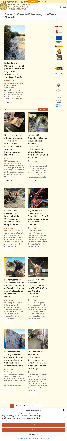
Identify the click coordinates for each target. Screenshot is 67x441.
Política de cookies (22, 438)
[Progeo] (59, 102)
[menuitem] (27, 1)
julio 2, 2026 (9, 369)
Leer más (9, 102)
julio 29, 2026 (9, 158)
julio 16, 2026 (9, 300)
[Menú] (63, 7)
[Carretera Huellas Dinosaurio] (59, 68)
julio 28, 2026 (33, 161)
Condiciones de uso (44, 438)
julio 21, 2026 (33, 228)
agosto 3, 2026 (10, 80)
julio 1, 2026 (32, 372)
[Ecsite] (58, 94)
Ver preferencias (33, 434)
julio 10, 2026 (33, 300)
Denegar (33, 429)
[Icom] (59, 92)
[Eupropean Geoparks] (59, 87)
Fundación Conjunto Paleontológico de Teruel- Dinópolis (31, 16)
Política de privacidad (33, 438)
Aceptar (33, 425)
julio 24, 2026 (9, 228)
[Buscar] (59, 7)
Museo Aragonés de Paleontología (14, 2)
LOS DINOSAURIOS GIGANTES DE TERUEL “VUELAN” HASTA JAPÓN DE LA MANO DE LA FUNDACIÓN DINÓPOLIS (37, 288)
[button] (64, 410)
